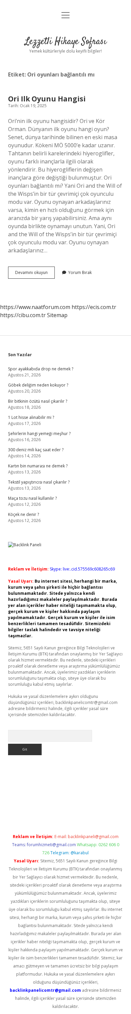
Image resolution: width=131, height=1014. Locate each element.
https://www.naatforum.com (35, 307)
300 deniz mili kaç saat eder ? (35, 450)
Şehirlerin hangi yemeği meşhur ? (39, 433)
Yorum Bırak (80, 272)
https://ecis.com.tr (94, 307)
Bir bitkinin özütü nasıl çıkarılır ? (37, 401)
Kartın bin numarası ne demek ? (38, 466)
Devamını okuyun (35, 274)
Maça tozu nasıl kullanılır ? (32, 498)
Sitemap (57, 315)
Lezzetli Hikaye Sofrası (65, 42)
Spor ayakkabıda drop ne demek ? (40, 369)
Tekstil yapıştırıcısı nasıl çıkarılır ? (39, 482)
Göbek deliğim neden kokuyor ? (38, 385)
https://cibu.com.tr (23, 315)
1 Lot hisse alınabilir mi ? (31, 417)
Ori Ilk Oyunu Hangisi (47, 98)
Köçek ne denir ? (23, 514)
